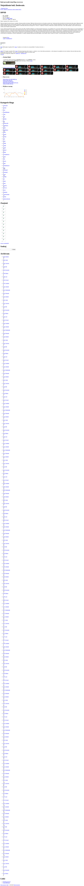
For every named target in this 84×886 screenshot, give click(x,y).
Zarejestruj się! (23, 53)
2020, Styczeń (5, 520)
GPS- (4, 116)
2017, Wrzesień (6, 613)
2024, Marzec (5, 353)
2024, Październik (6, 330)
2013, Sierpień (6, 776)
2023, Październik (6, 370)
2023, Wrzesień (6, 373)
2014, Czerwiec (6, 743)
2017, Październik (6, 610)
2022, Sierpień (6, 416)
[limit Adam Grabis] (21, 67)
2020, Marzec (5, 513)
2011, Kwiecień (6, 870)
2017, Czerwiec (6, 623)
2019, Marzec (5, 553)
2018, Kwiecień (6, 590)
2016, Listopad (6, 646)
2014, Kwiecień (6, 750)
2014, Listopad (6, 726)
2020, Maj (5, 506)
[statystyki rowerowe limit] (9, 67)
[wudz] (4, 232)
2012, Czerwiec (6, 823)
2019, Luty (5, 556)
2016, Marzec (5, 673)
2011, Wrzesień (6, 853)
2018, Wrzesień (6, 573)
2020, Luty (5, 516)
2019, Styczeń (5, 560)
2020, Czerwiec (6, 503)
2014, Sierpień (6, 736)
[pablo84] (4, 241)
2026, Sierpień (6, 256)
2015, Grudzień (6, 683)
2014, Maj (5, 746)
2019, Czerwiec (6, 543)
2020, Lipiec (5, 500)
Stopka (4, 181)
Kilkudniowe (5, 130)
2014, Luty (5, 756)
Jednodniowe (5, 125)
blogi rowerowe (17, 884)
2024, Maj (5, 346)
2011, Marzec (5, 873)
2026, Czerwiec (6, 263)
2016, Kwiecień (6, 670)
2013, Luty (5, 796)
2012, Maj (5, 826)
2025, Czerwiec (6, 303)
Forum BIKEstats (6, 882)
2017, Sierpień (6, 616)
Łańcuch (4, 150)
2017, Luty (5, 636)
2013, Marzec (5, 793)
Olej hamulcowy (6, 154)
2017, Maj (5, 626)
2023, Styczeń (5, 400)
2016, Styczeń (5, 680)
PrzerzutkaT (5, 172)
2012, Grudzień (6, 803)
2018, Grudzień (6, 563)
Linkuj (4, 38)
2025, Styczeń (5, 320)
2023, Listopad (6, 366)
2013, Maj (5, 786)
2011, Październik (6, 850)
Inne (4, 121)
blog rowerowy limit (4, 884)
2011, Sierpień (6, 856)
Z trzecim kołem (6, 194)
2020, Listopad (6, 486)
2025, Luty (5, 316)
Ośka (4, 158)
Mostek (4, 152)
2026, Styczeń (5, 280)
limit (1, 47)
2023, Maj (5, 386)
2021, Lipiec (5, 460)
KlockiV (4, 136)
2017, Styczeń (5, 640)
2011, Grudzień (6, 843)
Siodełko (4, 176)
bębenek (4, 107)
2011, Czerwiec (6, 863)
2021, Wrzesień (6, 453)
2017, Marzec (5, 633)
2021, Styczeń (5, 480)
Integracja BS (5, 123)
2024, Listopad (6, 326)
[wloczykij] (4, 220)
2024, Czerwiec (6, 343)
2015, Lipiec (5, 700)
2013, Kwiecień (6, 790)
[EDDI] (4, 210)
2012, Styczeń (5, 840)
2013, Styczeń (5, 800)
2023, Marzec (5, 393)
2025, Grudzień (6, 283)
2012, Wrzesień (6, 813)
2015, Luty (5, 716)
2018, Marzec (5, 593)
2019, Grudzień (6, 523)
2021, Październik (6, 450)
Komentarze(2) (9, 38)
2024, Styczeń (5, 360)
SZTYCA (5, 187)
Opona (4, 156)
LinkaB (4, 143)
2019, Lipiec (5, 540)
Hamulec (4, 118)
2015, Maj (5, 706)
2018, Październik (6, 570)
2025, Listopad (6, 286)
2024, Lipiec (5, 340)
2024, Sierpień (6, 336)
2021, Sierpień (6, 456)
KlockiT (4, 134)
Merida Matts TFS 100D (10, 79)
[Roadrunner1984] (4, 207)
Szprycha (5, 185)
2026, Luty (5, 276)
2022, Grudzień (6, 403)
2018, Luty (5, 596)
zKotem (4, 196)
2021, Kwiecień (6, 470)
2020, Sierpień (6, 496)
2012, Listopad (6, 806)
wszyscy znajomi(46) (4, 243)
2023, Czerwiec (6, 383)
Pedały (4, 163)
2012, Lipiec (5, 820)
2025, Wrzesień (6, 293)
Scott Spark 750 (8, 81)
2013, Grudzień (6, 763)
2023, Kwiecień (6, 390)
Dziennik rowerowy (7, 881)
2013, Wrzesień (6, 773)
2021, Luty (5, 476)
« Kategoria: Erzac (4, 8)
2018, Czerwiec (6, 583)
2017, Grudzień (6, 603)
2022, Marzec (5, 433)
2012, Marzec (5, 833)
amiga (1, 51)
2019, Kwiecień (6, 550)
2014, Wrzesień (6, 733)
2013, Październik (6, 770)
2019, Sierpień (6, 536)
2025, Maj (5, 306)
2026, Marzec (5, 273)
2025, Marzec (5, 313)
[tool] (4, 226)
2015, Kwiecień (6, 710)
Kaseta (4, 127)
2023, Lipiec (5, 380)
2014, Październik (6, 730)
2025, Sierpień (6, 296)
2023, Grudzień (6, 363)
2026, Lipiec (5, 260)
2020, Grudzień (6, 483)
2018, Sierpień (6, 576)
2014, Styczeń (5, 760)
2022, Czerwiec (6, 423)
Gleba (4, 114)
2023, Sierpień (6, 376)
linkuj (16, 47)
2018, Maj (5, 586)
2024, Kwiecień (6, 350)
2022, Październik (6, 410)
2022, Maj (5, 426)
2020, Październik (6, 490)
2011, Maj (5, 866)
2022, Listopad (6, 406)
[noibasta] (4, 238)
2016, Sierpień (6, 656)
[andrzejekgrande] (4, 214)
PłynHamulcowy (6, 165)
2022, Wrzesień (6, 413)
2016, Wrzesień (6, 653)
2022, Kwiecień (6, 430)
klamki (4, 132)
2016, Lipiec (5, 660)
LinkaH (4, 145)
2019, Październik (6, 530)
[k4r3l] (4, 229)
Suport (4, 183)
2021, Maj (5, 466)
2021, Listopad (6, 446)
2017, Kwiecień (6, 630)
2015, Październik (6, 690)
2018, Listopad (6, 566)
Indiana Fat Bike (8, 83)
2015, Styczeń (5, 720)
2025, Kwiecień (6, 310)
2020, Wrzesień (6, 493)
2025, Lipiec (5, 300)
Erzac (4, 110)
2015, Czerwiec (6, 703)
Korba (4, 141)
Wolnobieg (5, 192)
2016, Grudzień (6, 643)
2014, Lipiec (5, 740)
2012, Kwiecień (6, 830)
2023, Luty (5, 396)
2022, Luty (5, 436)
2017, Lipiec (5, 620)
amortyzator (5, 105)
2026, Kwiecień (6, 270)
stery (4, 178)
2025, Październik (6, 290)
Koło (4, 138)
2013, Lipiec (5, 780)
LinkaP (4, 147)
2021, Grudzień (6, 443)
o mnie (31, 60)
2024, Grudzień (6, 323)
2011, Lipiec (5, 860)
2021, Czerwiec (6, 463)
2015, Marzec (5, 713)
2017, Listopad (6, 606)
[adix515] (4, 217)
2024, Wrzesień (6, 333)
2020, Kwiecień (6, 510)
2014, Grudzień (6, 723)
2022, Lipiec (5, 420)
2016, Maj (5, 666)
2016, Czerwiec (6, 663)
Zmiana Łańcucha (6, 198)
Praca (8, 37)
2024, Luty (5, 356)
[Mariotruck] (4, 235)
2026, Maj (5, 266)
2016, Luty (5, 676)
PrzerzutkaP (5, 170)
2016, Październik (6, 650)
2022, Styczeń (5, 440)
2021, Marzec (5, 473)
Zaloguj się (18, 53)
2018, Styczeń (5, 600)
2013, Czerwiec (6, 783)
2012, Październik (6, 810)
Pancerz (4, 161)
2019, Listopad (6, 526)
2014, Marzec (5, 753)
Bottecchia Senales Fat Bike (10, 82)
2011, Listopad (6, 846)
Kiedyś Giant (9, 18)
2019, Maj (5, 546)
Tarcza (4, 190)
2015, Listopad (6, 686)
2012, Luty (5, 836)
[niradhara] (4, 223)
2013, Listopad (6, 766)
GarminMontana (6, 112)
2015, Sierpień (6, 696)
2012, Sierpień (6, 816)
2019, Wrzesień (6, 533)
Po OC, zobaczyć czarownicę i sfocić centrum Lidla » (10, 9)
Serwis (4, 174)
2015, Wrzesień (6, 693)
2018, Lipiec (5, 580)
